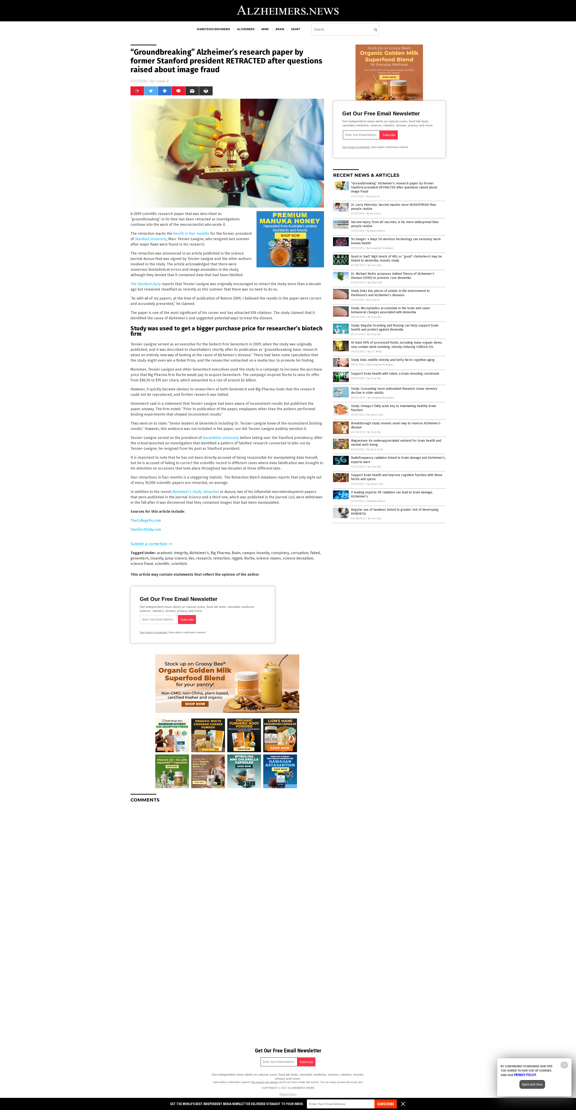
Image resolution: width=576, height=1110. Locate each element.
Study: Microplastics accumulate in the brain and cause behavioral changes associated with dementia (390, 310)
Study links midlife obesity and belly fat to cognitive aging (393, 360)
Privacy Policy (288, 1094)
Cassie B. (162, 81)
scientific (162, 564)
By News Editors (376, 230)
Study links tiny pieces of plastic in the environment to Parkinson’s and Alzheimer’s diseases (390, 293)
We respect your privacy (264, 1082)
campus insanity (255, 553)
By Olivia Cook (375, 414)
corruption (299, 553)
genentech (139, 558)
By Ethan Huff (375, 282)
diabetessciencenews (213, 29)
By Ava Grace (374, 213)
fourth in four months (191, 233)
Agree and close (532, 1084)
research (203, 558)
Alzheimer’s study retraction (195, 492)
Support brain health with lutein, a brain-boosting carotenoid (395, 374)
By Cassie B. (373, 196)
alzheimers (245, 29)
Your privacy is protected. (154, 632)
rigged (237, 558)
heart (295, 29)
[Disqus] (227, 862)
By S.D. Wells (375, 351)
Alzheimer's (199, 553)
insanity (156, 558)
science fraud (141, 564)
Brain (236, 553)
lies (191, 558)
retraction (221, 558)
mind (265, 29)
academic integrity (172, 553)
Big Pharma (220, 553)
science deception (298, 558)
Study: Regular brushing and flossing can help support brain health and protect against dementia (394, 327)
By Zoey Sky (374, 265)
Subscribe (385, 1104)
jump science (176, 558)
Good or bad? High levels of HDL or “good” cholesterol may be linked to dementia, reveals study (396, 258)
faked (315, 553)
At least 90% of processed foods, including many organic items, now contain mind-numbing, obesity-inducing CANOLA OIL (396, 345)
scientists (179, 564)
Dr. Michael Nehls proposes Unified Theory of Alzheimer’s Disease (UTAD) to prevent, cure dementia (392, 276)
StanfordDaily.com (145, 529)
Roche (249, 558)
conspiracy (280, 553)
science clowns (268, 558)
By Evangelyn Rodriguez (380, 248)
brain (280, 29)
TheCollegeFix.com (145, 520)
